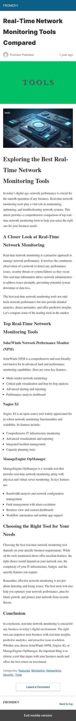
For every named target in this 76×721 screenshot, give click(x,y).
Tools (18, 674)
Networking (53, 670)
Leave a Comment (38, 687)
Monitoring (38, 670)
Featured (24, 670)
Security (8, 674)
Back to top (66, 704)
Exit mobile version (38, 715)
